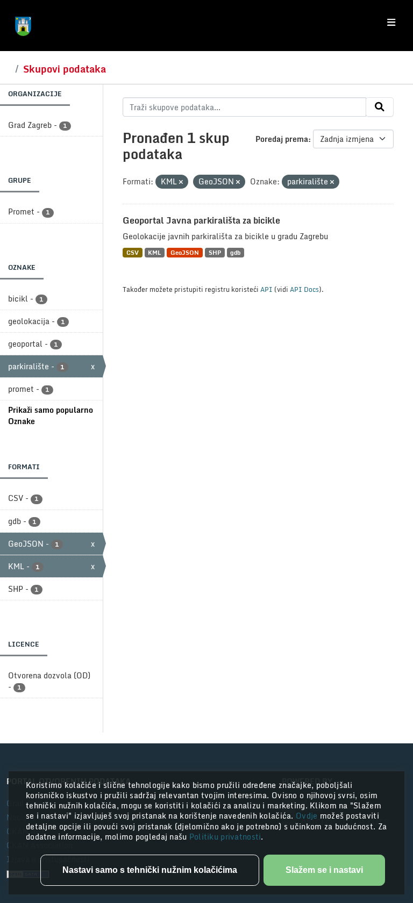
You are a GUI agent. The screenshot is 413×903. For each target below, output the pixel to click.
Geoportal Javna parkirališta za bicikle (201, 220)
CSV (132, 252)
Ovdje (308, 815)
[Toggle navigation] (391, 23)
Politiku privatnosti (225, 836)
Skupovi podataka (64, 68)
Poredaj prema (281, 139)
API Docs (304, 289)
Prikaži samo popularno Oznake (50, 415)
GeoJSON (184, 252)
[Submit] (380, 107)
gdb (235, 252)
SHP (215, 252)
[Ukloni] (181, 182)
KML (154, 252)
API (266, 289)
